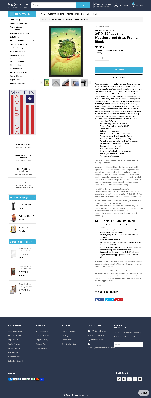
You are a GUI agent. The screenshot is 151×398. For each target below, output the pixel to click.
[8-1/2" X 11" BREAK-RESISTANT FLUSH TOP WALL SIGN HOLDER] (13, 253)
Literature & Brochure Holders (17, 60)
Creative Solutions (69, 344)
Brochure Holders (17, 40)
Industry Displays (17, 55)
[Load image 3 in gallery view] (65, 83)
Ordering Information (44, 336)
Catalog (65, 336)
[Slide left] (41, 82)
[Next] (34, 197)
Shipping (99, 50)
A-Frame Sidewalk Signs (20, 33)
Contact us (92, 14)
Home (44, 20)
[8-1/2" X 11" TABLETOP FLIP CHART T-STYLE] (13, 229)
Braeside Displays (79, 395)
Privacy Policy (41, 348)
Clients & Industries (75, 14)
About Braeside (42, 331)
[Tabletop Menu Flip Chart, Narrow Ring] (13, 217)
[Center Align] (12, 14)
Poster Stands (16, 76)
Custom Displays (17, 48)
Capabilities (66, 340)
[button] (119, 292)
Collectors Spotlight (16, 361)
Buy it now (119, 78)
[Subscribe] (138, 344)
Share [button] (99, 285)
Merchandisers (16, 65)
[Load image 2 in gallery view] (56, 83)
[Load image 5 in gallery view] (84, 83)
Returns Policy (41, 344)
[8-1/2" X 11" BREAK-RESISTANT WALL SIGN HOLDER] (13, 271)
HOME (42, 14)
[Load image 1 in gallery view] (46, 83)
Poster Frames (16, 69)
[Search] (83, 5)
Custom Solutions (56, 14)
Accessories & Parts (18, 83)
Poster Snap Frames (18, 72)
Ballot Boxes (15, 37)
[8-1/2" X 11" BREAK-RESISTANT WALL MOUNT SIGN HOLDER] (13, 289)
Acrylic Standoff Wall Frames (16, 28)
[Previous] (32, 197)
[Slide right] (89, 82)
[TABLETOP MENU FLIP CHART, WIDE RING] (13, 206)
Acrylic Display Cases (18, 23)
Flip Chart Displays (17, 51)
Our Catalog (15, 20)
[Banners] (22, 112)
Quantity (98, 53)
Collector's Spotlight (18, 44)
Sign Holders (15, 80)
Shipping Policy (42, 340)
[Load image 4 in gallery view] (75, 83)
